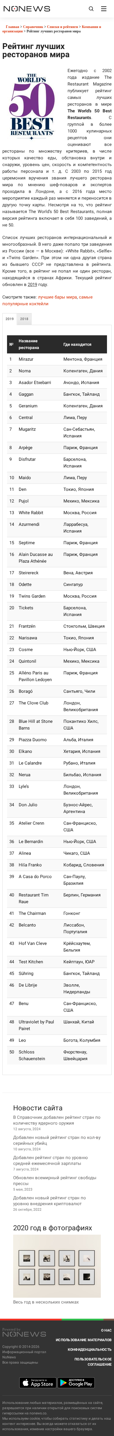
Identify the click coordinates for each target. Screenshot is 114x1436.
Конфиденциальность (90, 1350)
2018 (24, 319)
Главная (12, 27)
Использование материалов (84, 1340)
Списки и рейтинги (62, 27)
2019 (10, 319)
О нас (106, 1330)
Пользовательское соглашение (93, 1362)
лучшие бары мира (57, 297)
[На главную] (27, 8)
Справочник (33, 27)
